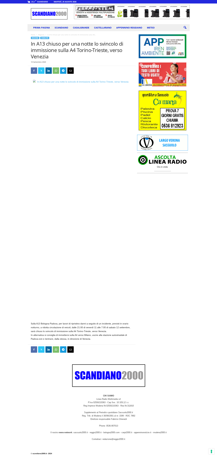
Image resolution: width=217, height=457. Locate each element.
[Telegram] (63, 70)
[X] (41, 70)
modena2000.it (160, 432)
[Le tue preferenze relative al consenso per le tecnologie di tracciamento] (211, 451)
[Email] (70, 70)
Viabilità (44, 38)
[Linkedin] (48, 70)
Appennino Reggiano (129, 27)
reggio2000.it (96, 432)
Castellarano (103, 27)
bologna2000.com (111, 432)
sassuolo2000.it (80, 432)
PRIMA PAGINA (41, 27)
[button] (184, 27)
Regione (41, 35)
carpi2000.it (127, 432)
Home (33, 35)
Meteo (151, 27)
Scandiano (61, 27)
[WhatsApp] (56, 70)
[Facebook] (34, 70)
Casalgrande (81, 27)
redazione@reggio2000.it (113, 439)
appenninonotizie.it (142, 432)
